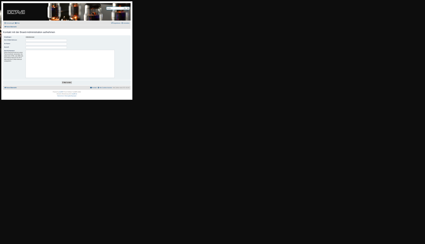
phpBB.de (74, 93)
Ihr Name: (7, 43)
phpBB (61, 91)
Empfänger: (8, 37)
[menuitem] (17, 23)
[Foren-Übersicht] (16, 12)
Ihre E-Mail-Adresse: (10, 40)
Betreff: (6, 47)
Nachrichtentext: (9, 50)
